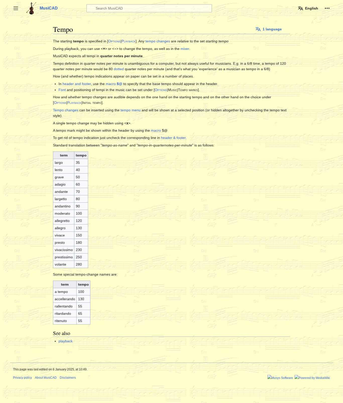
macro (114, 84)
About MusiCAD (46, 377)
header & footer (173, 138)
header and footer (77, 84)
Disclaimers (68, 377)
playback (66, 341)
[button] (16, 8)
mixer (185, 49)
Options (114, 41)
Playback (129, 41)
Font (62, 90)
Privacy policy (22, 377)
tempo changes (157, 41)
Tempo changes (65, 110)
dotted (119, 69)
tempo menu (131, 110)
